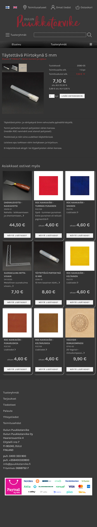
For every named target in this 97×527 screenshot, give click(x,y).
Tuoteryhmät (59, 44)
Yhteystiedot (11, 416)
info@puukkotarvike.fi (17, 463)
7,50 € (79, 74)
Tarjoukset (9, 398)
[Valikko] (90, 44)
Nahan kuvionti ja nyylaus (34, 59)
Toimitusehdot (12, 423)
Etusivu (16, 44)
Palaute (8, 410)
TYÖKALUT (15, 59)
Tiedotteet (9, 404)
